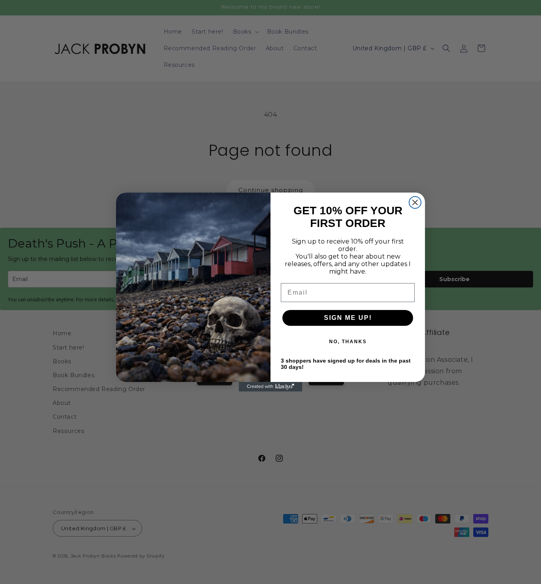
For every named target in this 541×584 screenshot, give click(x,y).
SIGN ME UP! (348, 317)
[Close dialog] (415, 202)
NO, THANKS (348, 341)
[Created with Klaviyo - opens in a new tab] (270, 386)
